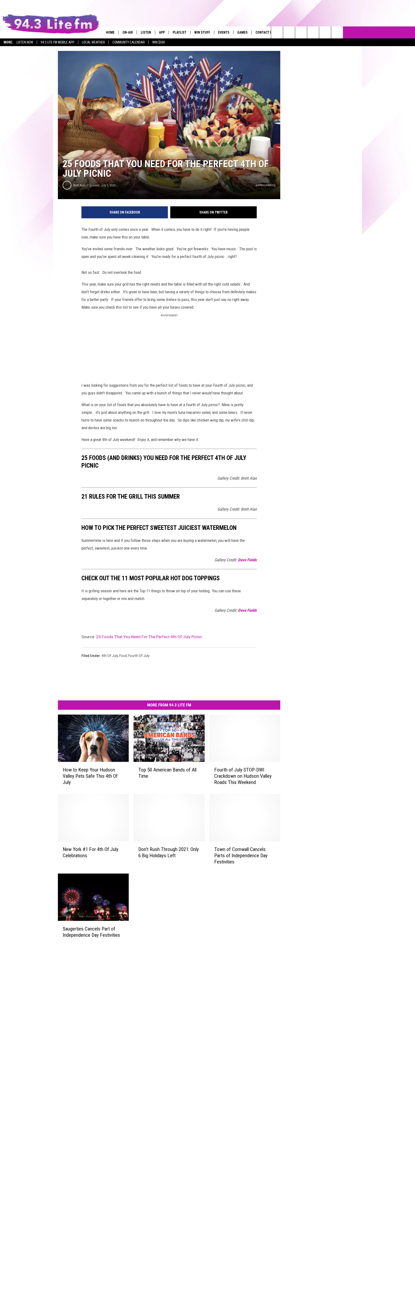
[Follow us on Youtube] (337, 32)
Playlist (179, 32)
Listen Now (25, 42)
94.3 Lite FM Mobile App (57, 42)
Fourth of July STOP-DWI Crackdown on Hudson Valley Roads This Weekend (243, 776)
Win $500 (158, 42)
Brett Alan (79, 185)
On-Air (127, 32)
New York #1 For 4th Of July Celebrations (90, 852)
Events (223, 32)
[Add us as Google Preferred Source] (289, 32)
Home (110, 32)
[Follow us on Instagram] (313, 32)
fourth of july (139, 656)
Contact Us (265, 32)
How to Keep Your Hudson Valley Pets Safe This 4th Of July (90, 776)
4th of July (110, 656)
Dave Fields (247, 559)
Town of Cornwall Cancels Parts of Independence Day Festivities (241, 855)
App (162, 32)
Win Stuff (202, 32)
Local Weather (93, 42)
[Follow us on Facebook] (301, 32)
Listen (146, 32)
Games (242, 32)
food (123, 656)
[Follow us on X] (325, 32)
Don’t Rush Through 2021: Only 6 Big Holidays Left (168, 852)
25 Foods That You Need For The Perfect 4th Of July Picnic (149, 636)
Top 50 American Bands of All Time (167, 773)
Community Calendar (128, 42)
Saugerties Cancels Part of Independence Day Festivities (91, 932)
